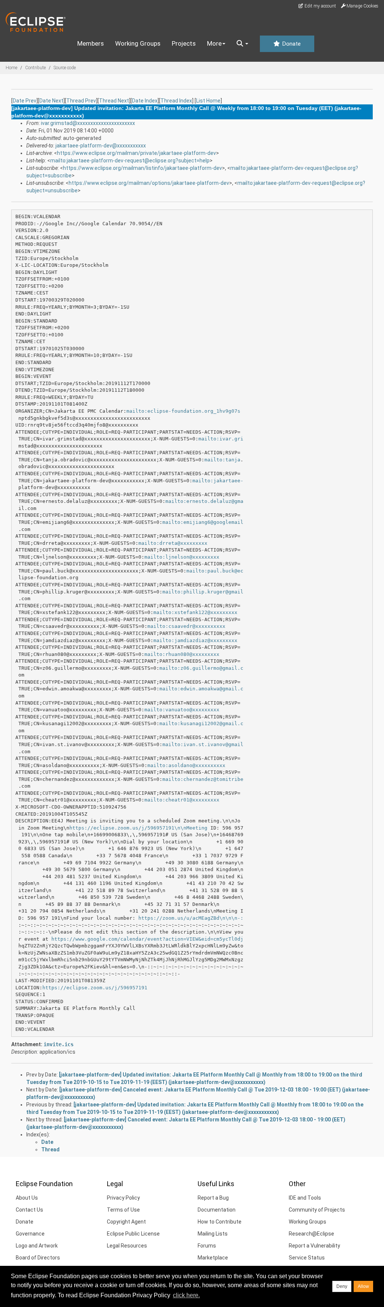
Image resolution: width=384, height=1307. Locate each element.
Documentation (217, 1210)
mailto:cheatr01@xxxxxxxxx (181, 800)
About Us (27, 1198)
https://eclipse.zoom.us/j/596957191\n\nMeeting (138, 828)
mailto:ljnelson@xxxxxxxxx (181, 557)
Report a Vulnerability (314, 1246)
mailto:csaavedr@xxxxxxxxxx (186, 626)
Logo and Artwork (37, 1246)
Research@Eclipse (311, 1234)
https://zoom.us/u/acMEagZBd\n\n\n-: (190, 918)
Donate (290, 43)
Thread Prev (81, 101)
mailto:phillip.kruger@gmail (202, 592)
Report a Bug (213, 1198)
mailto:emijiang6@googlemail (202, 522)
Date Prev (24, 101)
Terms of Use (123, 1210)
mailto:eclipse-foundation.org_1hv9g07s (183, 411)
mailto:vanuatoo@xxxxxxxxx (181, 709)
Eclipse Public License (133, 1234)
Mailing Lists (213, 1234)
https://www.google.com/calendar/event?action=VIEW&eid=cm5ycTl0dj (147, 939)
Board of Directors (38, 1258)
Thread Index (176, 101)
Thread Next (114, 101)
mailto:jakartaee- (217, 480)
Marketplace (213, 1258)
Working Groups (137, 43)
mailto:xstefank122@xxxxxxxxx (195, 612)
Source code (65, 67)
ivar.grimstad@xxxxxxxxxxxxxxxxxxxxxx (88, 123)
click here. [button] (186, 1295)
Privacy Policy (123, 1198)
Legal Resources (127, 1246)
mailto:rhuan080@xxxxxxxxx (181, 654)
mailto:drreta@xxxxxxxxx (172, 543)
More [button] (214, 43)
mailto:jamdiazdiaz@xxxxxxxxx (195, 640)
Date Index (145, 101)
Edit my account (319, 6)
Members (90, 43)
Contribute (35, 67)
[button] (242, 44)
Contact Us (29, 1210)
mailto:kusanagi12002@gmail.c (201, 723)
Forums (207, 1246)
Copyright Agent (126, 1222)
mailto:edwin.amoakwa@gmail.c (201, 688)
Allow (363, 1286)
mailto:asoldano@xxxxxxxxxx (186, 765)
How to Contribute (220, 1222)
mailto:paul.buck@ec (214, 571)
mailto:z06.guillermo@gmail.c (201, 668)
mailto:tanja (222, 459)
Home (11, 67)
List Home (208, 101)
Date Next (51, 101)
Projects (184, 43)
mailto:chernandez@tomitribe (202, 779)
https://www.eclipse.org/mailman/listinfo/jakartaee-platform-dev (142, 168)
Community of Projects (317, 1210)
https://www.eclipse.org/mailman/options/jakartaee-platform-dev (149, 183)
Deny (341, 1286)
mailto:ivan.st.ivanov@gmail (202, 744)
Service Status (307, 1258)
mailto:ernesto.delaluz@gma (204, 501)
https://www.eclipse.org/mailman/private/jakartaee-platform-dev (136, 153)
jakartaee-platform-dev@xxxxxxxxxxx (101, 146)
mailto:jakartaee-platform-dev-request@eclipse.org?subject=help (130, 161)
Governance (30, 1234)
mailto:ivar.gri (220, 439)
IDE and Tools (305, 1198)
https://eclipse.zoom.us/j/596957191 (94, 987)
